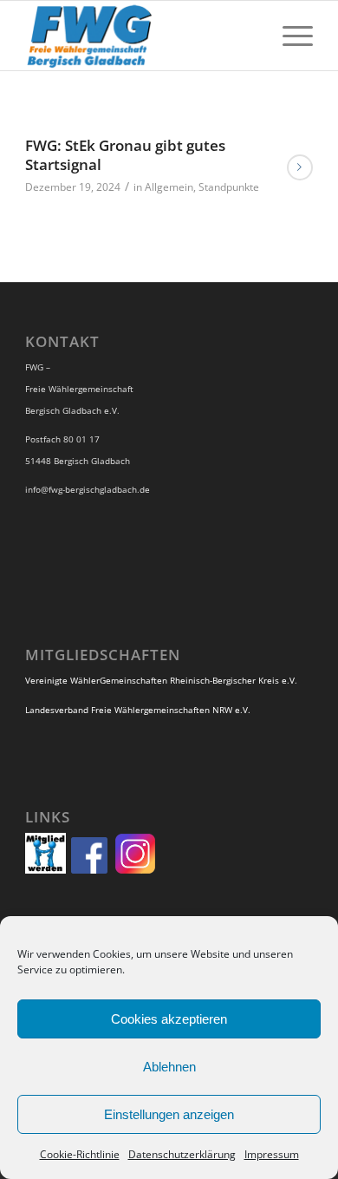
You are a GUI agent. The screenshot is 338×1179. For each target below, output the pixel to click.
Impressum (271, 1154)
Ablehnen (169, 1066)
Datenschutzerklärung (182, 1154)
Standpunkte (228, 187)
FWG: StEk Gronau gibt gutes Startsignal (125, 154)
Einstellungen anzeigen (169, 1114)
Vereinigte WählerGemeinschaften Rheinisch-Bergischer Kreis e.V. (161, 680)
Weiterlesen (300, 167)
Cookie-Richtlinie (80, 1154)
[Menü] (289, 35)
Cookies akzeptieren (169, 1019)
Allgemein (169, 187)
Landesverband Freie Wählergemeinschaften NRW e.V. (137, 710)
